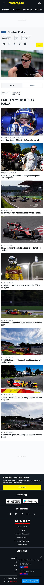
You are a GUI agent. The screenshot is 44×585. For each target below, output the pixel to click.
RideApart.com (22, 545)
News (32, 85)
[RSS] (33, 514)
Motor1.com (22, 530)
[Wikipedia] (20, 44)
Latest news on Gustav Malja (17, 101)
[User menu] (39, 3)
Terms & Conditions (10, 578)
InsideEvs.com (22, 527)
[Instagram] (3, 44)
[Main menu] (4, 3)
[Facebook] (9, 44)
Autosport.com (22, 537)
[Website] (25, 44)
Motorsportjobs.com (22, 534)
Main (12, 85)
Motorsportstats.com (22, 541)
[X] (14, 44)
